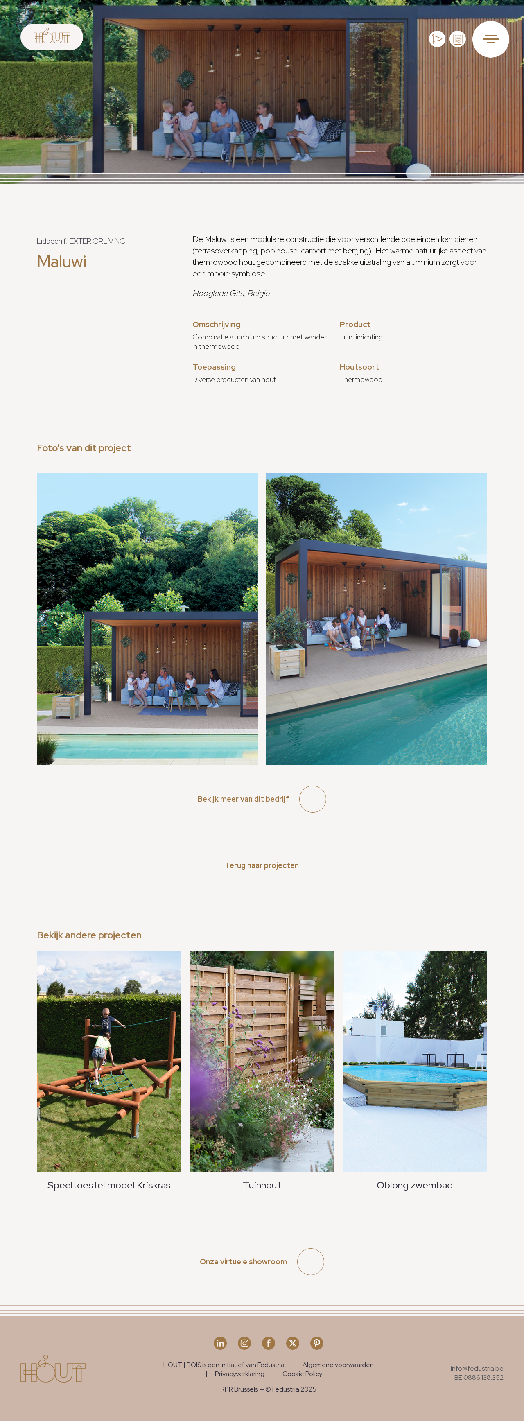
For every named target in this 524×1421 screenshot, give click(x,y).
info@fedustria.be (477, 1368)
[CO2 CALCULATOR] (457, 39)
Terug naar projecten (262, 865)
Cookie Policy (302, 1373)
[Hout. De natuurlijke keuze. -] (51, 37)
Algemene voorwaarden (338, 1364)
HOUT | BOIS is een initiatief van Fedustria (224, 1364)
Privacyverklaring (239, 1373)
